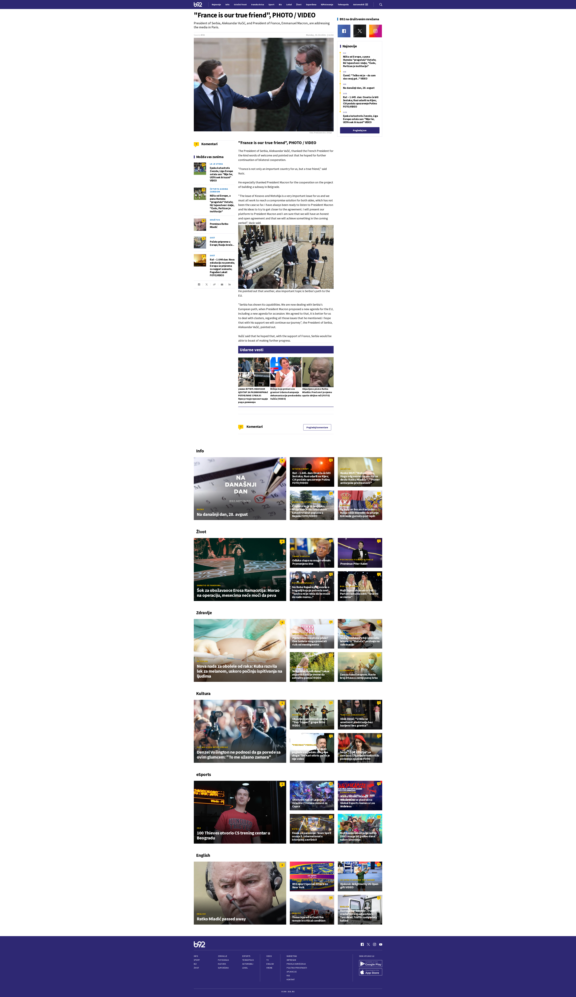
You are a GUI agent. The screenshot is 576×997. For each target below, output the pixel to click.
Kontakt (291, 979)
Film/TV (344, 748)
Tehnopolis (248, 960)
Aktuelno (202, 661)
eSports (246, 956)
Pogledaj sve (359, 130)
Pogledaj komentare (317, 427)
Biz (195, 964)
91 (203, 220)
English (201, 914)
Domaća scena (348, 792)
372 (203, 164)
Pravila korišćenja (296, 964)
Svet (212, 237)
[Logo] (198, 4)
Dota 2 (295, 829)
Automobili (247, 964)
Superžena (223, 968)
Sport (197, 960)
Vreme (269, 968)
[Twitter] (359, 31)
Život (196, 968)
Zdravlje (222, 956)
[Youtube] (380, 944)
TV (267, 960)
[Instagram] (375, 31)
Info (196, 956)
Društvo (215, 219)
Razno (200, 509)
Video (269, 956)
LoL (294, 795)
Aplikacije (292, 971)
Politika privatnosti (297, 968)
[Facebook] (344, 31)
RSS (288, 975)
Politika (345, 505)
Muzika (296, 714)
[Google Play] (370, 963)
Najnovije (216, 4)
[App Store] (370, 972)
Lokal (245, 968)
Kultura (222, 964)
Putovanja (223, 960)
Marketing (292, 956)
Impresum (291, 960)
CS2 (199, 828)
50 (203, 189)
